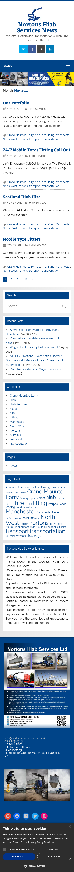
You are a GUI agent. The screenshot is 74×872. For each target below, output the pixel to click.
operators (23, 526)
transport (34, 139)
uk (8, 536)
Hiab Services (37, 108)
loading (10, 507)
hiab (37, 135)
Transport (16, 439)
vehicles (26, 536)
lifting (50, 135)
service (42, 526)
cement (10, 492)
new (37, 518)
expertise (34, 498)
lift (30, 504)
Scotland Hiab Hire (22, 196)
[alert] (37, 847)
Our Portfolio (16, 103)
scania (34, 526)
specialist (53, 526)
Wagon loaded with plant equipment (34, 347)
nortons (23, 139)
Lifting (14, 417)
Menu (8, 65)
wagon (38, 536)
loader (63, 504)
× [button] (69, 826)
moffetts (10, 518)
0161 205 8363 (13, 741)
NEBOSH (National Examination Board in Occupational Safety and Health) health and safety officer (34, 360)
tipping (62, 527)
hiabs (13, 409)
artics (36, 487)
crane (23, 493)
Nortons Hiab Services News (37, 27)
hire (44, 135)
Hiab (13, 400)
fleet (42, 498)
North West (10, 139)
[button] (37, 866)
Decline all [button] (54, 856)
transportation (50, 139)
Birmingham (48, 487)
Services (15, 435)
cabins (61, 487)
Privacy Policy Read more (42, 842)
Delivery (24, 498)
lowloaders (31, 507)
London (20, 507)
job (26, 504)
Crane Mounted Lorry (20, 135)
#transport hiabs (16, 487)
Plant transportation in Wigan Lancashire (36, 369)
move (18, 518)
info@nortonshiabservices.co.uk (25, 738)
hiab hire (61, 498)
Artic (29, 487)
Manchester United (49, 512)
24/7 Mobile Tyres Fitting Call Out (36, 149)
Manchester (63, 135)
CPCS (17, 493)
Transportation (19, 443)
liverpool (53, 504)
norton (24, 523)
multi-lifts (29, 518)
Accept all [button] (19, 856)
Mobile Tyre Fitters (22, 239)
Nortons (15, 430)
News (13, 465)
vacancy (15, 536)
